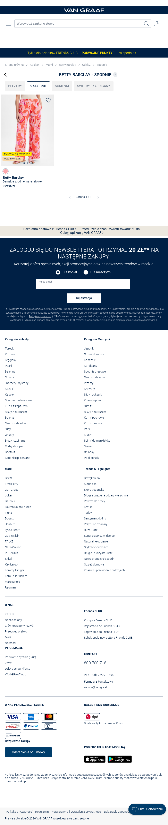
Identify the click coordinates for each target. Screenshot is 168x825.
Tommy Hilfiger (14, 570)
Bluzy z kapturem (16, 411)
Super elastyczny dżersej (99, 535)
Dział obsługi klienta (17, 668)
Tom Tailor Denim (16, 576)
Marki (49, 64)
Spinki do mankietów (97, 440)
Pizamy (88, 383)
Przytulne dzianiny (95, 524)
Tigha (8, 512)
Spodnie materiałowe (18, 400)
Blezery (15, 86)
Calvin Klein (12, 535)
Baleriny (10, 371)
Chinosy (89, 452)
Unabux (10, 524)
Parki (87, 429)
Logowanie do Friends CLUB (101, 631)
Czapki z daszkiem (16, 423)
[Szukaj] (146, 24)
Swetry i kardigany (93, 86)
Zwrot (8, 663)
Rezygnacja (138, 312)
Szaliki (88, 446)
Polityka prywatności (40, 316)
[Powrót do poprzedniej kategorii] (5, 74)
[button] (8, 24)
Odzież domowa (94, 354)
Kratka (88, 507)
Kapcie (9, 394)
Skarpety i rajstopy (16, 383)
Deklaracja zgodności (117, 811)
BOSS (8, 478)
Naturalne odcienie (96, 541)
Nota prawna (59, 811)
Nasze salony (13, 620)
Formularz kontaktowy (98, 681)
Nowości (10, 643)
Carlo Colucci (13, 547)
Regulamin (42, 811)
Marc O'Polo (12, 581)
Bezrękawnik (92, 478)
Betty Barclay (67, 64)
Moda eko (90, 484)
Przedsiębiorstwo (16, 631)
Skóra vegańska (94, 489)
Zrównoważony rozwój (19, 625)
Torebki (9, 348)
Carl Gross (11, 489)
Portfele (10, 354)
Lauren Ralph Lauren (18, 507)
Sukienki (62, 86)
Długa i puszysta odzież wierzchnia (106, 495)
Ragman (10, 587)
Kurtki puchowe (94, 417)
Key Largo (11, 564)
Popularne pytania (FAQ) (20, 657)
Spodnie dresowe (95, 371)
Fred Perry (11, 484)
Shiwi (8, 558)
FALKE (9, 541)
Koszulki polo (92, 400)
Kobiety (35, 64)
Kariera (9, 614)
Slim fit (88, 406)
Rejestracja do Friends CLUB (102, 626)
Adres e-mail (45, 281)
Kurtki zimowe (93, 423)
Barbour (10, 501)
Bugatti (9, 518)
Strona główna (14, 64)
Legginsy (10, 360)
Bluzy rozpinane (15, 440)
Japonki (89, 348)
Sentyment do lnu (95, 518)
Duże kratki (91, 530)
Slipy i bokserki (93, 394)
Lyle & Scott (12, 530)
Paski (8, 365)
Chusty (9, 377)
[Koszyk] (156, 23)
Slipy (8, 429)
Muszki (88, 434)
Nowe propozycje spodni (99, 558)
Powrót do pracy (94, 501)
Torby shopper (14, 446)
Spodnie (102, 64)
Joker (8, 495)
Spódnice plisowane (17, 457)
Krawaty (89, 388)
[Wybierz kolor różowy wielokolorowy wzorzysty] (5, 171)
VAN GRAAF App (15, 674)
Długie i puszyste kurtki (98, 553)
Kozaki (9, 388)
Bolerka (10, 417)
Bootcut (10, 452)
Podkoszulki (91, 457)
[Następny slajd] (51, 126)
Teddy (88, 512)
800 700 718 (95, 662)
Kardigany (90, 365)
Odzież (86, 64)
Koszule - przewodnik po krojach (104, 570)
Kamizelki (90, 360)
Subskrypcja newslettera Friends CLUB (108, 637)
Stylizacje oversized (96, 547)
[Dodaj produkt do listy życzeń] (48, 100)
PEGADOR (11, 553)
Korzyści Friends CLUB (98, 620)
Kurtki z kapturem (16, 406)
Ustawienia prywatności (86, 811)
